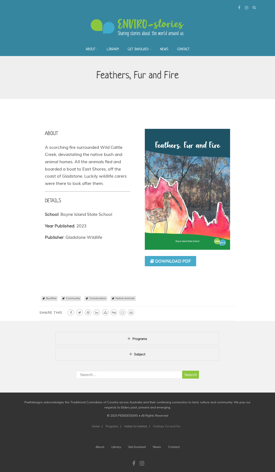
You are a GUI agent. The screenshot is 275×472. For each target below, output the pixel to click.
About (90, 49)
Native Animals (125, 298)
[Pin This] (88, 312)
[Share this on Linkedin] (96, 312)
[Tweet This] (79, 312)
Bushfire (51, 298)
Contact (183, 49)
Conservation (97, 298)
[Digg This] (114, 312)
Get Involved (138, 49)
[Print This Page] (131, 312)
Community (73, 298)
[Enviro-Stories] (137, 40)
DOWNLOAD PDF (172, 261)
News (164, 49)
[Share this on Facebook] (71, 312)
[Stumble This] (105, 312)
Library (113, 49)
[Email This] (122, 312)
